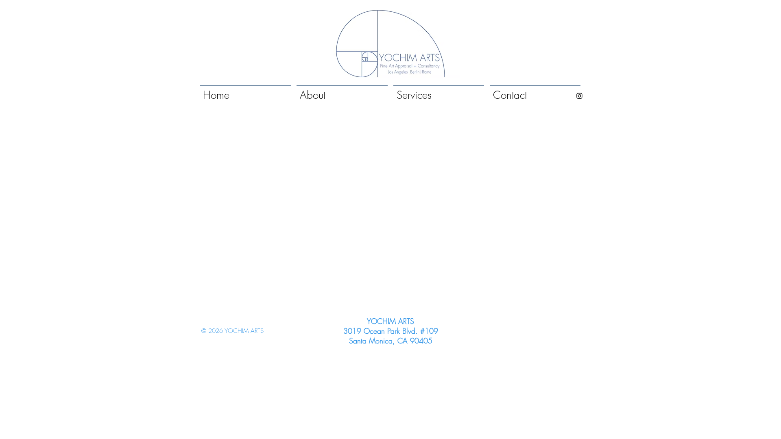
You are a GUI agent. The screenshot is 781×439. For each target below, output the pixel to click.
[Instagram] (579, 96)
